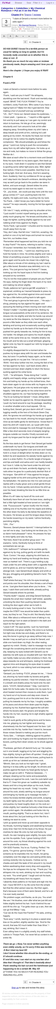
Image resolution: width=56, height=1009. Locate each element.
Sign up (15, 987)
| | (35, 36)
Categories (7, 8)
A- (4, 36)
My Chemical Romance (27, 25)
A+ (17, 36)
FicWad (6, 2)
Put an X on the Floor (26, 10)
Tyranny (28, 14)
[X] (20, 29)
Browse (18, 2)
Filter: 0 (36, 2)
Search (30, 2)
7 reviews (36, 14)
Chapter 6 (16, 15)
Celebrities (22, 8)
